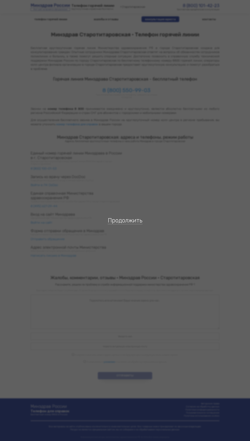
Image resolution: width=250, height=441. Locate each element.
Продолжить (125, 220)
